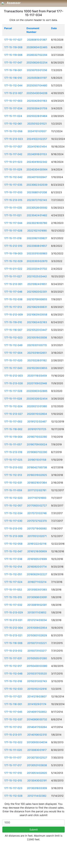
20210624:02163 (37, 322)
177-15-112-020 (13, 497)
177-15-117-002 (13, 421)
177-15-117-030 (13, 520)
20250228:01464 (37, 116)
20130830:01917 (37, 749)
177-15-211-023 (13, 161)
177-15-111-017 (12, 757)
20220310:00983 (37, 253)
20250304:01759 (37, 108)
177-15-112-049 (13, 345)
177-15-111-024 (13, 116)
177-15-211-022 (13, 268)
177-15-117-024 (13, 581)
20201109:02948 (37, 383)
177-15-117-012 (13, 727)
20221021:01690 (37, 230)
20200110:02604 (37, 413)
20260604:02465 (36, 47)
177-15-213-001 (13, 284)
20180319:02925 (37, 475)
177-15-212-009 (13, 314)
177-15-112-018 (13, 681)
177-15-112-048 (13, 673)
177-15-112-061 (13, 123)
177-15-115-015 (13, 597)
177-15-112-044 (13, 85)
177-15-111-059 (13, 490)
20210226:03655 (37, 368)
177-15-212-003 (13, 375)
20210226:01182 (37, 360)
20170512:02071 (37, 536)
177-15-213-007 (13, 93)
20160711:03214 (37, 581)
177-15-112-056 (13, 131)
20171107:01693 (37, 497)
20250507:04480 (37, 85)
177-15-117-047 (13, 62)
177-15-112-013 (13, 475)
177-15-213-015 (13, 200)
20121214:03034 (37, 620)
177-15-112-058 (13, 543)
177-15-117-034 (13, 108)
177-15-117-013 (13, 306)
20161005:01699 (37, 559)
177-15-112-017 (13, 665)
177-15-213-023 (13, 138)
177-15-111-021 (13, 215)
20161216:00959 (37, 551)
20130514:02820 (37, 772)
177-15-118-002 (13, 429)
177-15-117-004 (13, 352)
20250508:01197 (37, 77)
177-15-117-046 (13, 291)
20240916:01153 (37, 154)
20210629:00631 (37, 306)
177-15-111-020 (13, 749)
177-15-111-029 (13, 169)
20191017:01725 (37, 429)
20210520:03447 (37, 329)
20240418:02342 (37, 161)
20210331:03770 (37, 345)
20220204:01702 (37, 268)
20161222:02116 (36, 543)
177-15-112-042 (13, 177)
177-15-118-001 (13, 70)
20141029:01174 (37, 704)
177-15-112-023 (13, 337)
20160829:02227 (37, 574)
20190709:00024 (37, 444)
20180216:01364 (37, 482)
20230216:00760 (37, 222)
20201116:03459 (37, 375)
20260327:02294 (37, 54)
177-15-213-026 (13, 383)
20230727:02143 (37, 200)
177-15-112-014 (13, 566)
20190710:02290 (37, 436)
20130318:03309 (37, 788)
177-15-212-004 (13, 627)
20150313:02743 (37, 681)
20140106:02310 (37, 734)
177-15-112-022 (13, 742)
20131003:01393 (37, 589)
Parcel (8, 28)
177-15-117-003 (13, 100)
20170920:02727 (37, 505)
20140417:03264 (37, 727)
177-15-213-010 (13, 528)
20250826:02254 (36, 62)
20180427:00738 (37, 467)
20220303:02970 (37, 261)
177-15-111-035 (13, 207)
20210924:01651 (37, 284)
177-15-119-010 (13, 322)
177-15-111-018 (13, 238)
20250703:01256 (37, 70)
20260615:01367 (37, 39)
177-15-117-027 (13, 39)
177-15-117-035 (13, 184)
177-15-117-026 (13, 230)
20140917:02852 (37, 711)
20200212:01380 (37, 406)
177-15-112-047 (13, 551)
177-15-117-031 (13, 658)
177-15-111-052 (13, 589)
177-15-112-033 (13, 688)
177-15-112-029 (13, 261)
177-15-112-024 (13, 406)
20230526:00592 (36, 207)
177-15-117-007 (13, 146)
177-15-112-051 (13, 574)
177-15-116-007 (13, 329)
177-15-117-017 (13, 765)
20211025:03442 (37, 276)
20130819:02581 (37, 604)
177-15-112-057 (13, 505)
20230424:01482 (37, 215)
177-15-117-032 (13, 604)
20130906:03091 (37, 597)
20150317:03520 (37, 673)
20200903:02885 (36, 390)
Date (54, 28)
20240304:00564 (36, 169)
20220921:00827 (37, 238)
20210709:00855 (37, 299)
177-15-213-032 (13, 467)
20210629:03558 (37, 314)
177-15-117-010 (13, 772)
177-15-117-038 (13, 559)
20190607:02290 (37, 452)
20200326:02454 (36, 398)
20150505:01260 (37, 658)
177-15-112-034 (13, 513)
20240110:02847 (37, 177)
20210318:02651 (37, 352)
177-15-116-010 (13, 77)
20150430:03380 (37, 665)
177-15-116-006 (13, 643)
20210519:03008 (37, 337)
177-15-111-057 (13, 444)
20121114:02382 (36, 795)
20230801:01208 (37, 192)
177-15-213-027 (13, 413)
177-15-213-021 (13, 635)
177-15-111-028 (13, 398)
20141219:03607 (37, 696)
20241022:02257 (37, 138)
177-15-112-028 (13, 795)
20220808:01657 (37, 245)
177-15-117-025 (13, 459)
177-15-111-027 (13, 276)
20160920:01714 (37, 566)
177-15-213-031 (13, 620)
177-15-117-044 (13, 222)
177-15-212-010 (13, 245)
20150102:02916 (37, 688)
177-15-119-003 (13, 253)
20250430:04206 (36, 93)
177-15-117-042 (13, 154)
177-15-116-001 (13, 704)
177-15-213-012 (13, 650)
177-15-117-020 (13, 360)
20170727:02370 (37, 520)
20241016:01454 (37, 146)
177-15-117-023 (13, 788)
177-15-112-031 (13, 482)
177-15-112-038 (13, 299)
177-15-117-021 (13, 696)
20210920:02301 (37, 291)
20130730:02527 (37, 757)
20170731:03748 (37, 513)
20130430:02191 (37, 780)
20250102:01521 (37, 123)
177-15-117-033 (13, 192)
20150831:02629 (37, 635)
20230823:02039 (36, 184)
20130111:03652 (36, 612)
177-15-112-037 (13, 719)
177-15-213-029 (13, 612)
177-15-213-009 (13, 536)
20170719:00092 (37, 528)
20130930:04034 (37, 742)
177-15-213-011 (13, 734)
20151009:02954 (37, 627)
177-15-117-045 (13, 711)
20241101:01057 (37, 131)
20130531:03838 (37, 765)
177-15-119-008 (13, 47)
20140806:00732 (37, 719)
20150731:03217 (37, 650)
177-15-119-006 (13, 54)
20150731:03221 (37, 643)
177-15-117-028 (13, 390)
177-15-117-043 (13, 368)
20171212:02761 (37, 490)
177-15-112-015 (13, 780)
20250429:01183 (37, 100)
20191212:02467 (37, 421)
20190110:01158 (37, 459)
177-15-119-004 (13, 436)
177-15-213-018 (13, 452)
